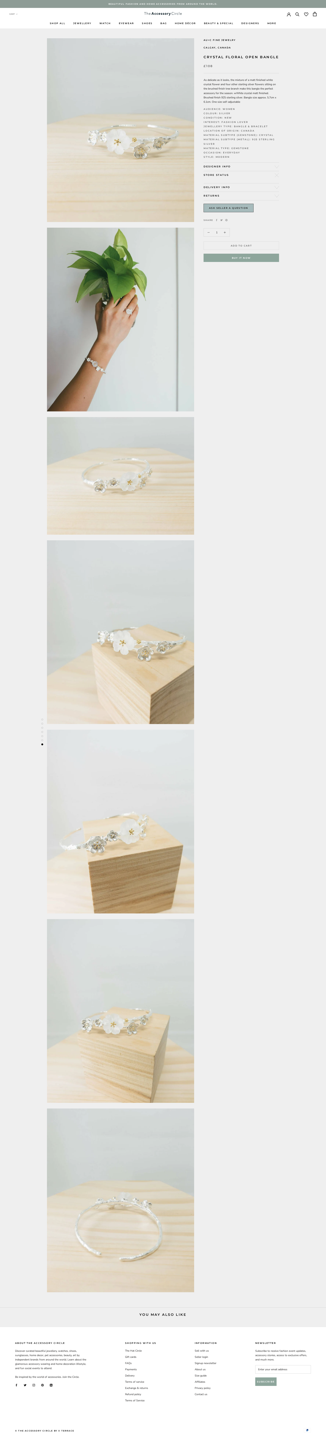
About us (200, 1369)
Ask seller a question (228, 208)
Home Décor (185, 23)
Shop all (57, 23)
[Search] (297, 14)
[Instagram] (33, 1385)
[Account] (289, 14)
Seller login (201, 1357)
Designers (250, 23)
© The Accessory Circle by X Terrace (44, 1430)
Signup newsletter (205, 1363)
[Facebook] (216, 220)
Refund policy (133, 1394)
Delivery (130, 1375)
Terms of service (134, 1382)
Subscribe (266, 1381)
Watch (105, 23)
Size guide (201, 1375)
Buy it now (241, 257)
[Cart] (315, 14)
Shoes (147, 23)
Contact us (201, 1394)
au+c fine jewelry (220, 40)
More (271, 23)
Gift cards (130, 1357)
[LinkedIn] (51, 1385)
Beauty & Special (218, 23)
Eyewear (126, 23)
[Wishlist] (306, 14)
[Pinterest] (226, 220)
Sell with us (202, 1351)
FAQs (128, 1363)
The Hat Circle (133, 1351)
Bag (163, 23)
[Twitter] (221, 220)
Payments (131, 1369)
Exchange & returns (136, 1388)
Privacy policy (203, 1388)
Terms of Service (135, 1400)
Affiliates (200, 1382)
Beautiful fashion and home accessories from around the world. (163, 4)
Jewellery (82, 23)
